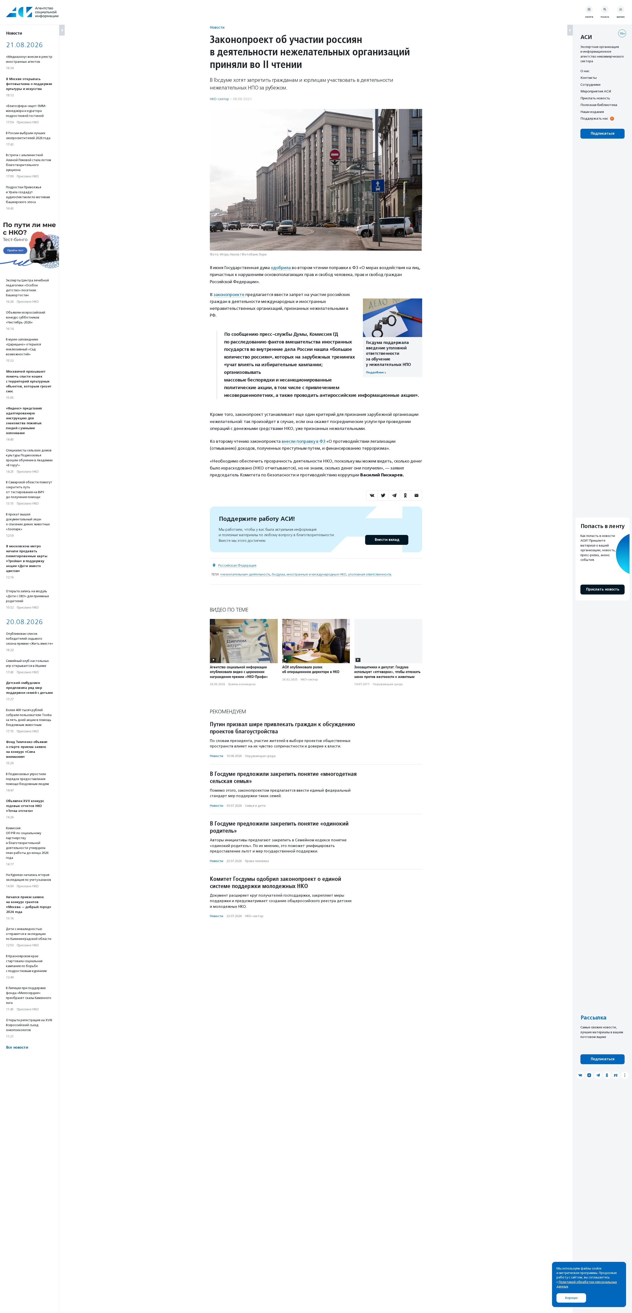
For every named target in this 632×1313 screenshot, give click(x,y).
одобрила (281, 267)
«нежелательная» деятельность (245, 574)
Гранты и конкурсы (242, 684)
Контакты (588, 78)
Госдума (278, 574)
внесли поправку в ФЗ (303, 441)
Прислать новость (595, 98)
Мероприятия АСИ (595, 91)
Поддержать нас (594, 119)
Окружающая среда (388, 684)
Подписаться (602, 133)
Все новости (17, 1047)
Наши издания (592, 112)
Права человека (257, 861)
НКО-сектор (219, 99)
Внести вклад (387, 539)
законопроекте (229, 294)
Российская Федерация (237, 565)
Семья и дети (255, 805)
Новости (217, 27)
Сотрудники (590, 84)
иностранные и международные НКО (316, 574)
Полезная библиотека (598, 105)
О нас (584, 71)
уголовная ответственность (369, 574)
